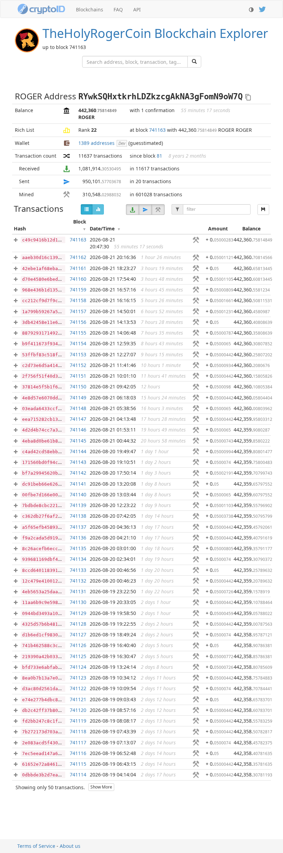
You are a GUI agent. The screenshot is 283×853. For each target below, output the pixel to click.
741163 (157, 130)
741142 (78, 472)
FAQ (118, 9)
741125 (78, 656)
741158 (78, 300)
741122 (78, 688)
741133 (78, 570)
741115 (78, 764)
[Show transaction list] (86, 209)
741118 (78, 731)
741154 (78, 343)
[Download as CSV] (263, 209)
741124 (78, 667)
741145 (78, 440)
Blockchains (89, 9)
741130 (78, 602)
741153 (78, 354)
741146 (78, 429)
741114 (78, 774)
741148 (78, 408)
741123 (78, 677)
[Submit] (194, 62)
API (137, 9)
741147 (78, 419)
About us (70, 846)
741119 (78, 720)
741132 (78, 580)
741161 (78, 268)
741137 (78, 527)
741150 (78, 386)
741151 (78, 376)
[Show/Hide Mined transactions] (158, 209)
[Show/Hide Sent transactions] (145, 209)
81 (159, 155)
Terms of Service (36, 846)
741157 (78, 311)
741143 (78, 462)
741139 (78, 505)
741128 (78, 624)
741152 (78, 365)
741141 (78, 483)
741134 (78, 559)
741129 (78, 613)
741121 (78, 699)
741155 (78, 332)
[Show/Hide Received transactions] (132, 209)
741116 (78, 753)
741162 (78, 257)
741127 (78, 634)
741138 (78, 516)
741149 (78, 397)
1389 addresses (96, 143)
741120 (78, 710)
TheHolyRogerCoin (155, 33)
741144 (78, 451)
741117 (78, 742)
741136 (78, 537)
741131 (78, 591)
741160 (78, 279)
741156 (78, 322)
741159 (78, 289)
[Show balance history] (98, 209)
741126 (78, 645)
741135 (78, 548)
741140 (78, 494)
